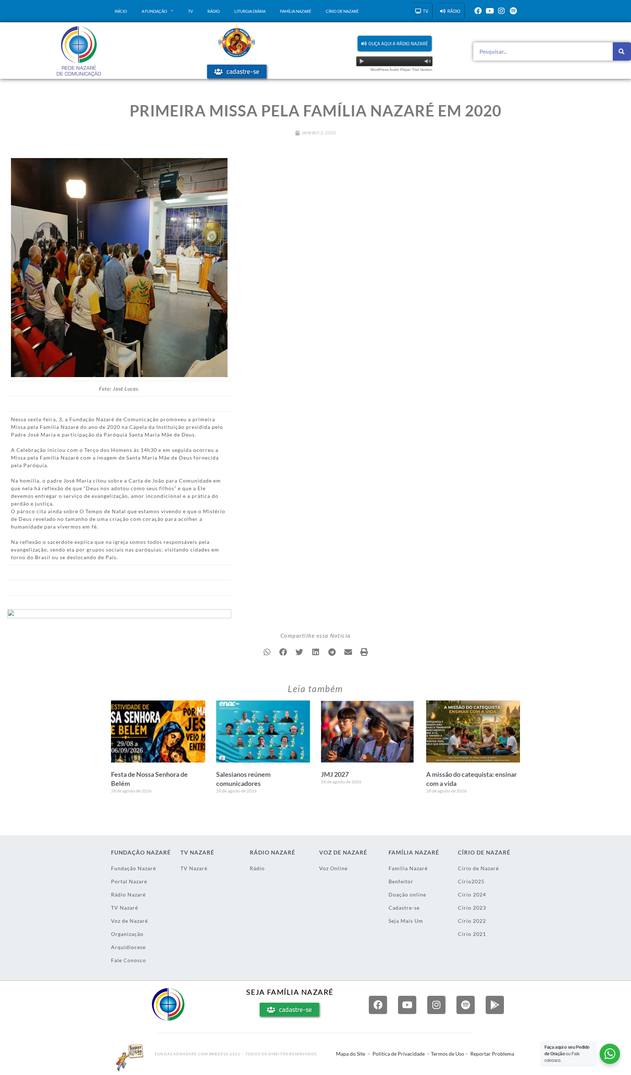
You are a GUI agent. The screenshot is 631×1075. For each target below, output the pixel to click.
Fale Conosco (128, 960)
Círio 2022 (472, 921)
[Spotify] (513, 11)
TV (190, 11)
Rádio (213, 11)
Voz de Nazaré (129, 921)
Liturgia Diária (249, 11)
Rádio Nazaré (128, 894)
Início (121, 11)
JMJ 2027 (335, 774)
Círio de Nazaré (342, 11)
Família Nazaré (295, 11)
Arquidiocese (128, 947)
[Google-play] (495, 1005)
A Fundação (154, 11)
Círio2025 (471, 881)
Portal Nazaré (129, 881)
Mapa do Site (350, 1054)
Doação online (407, 894)
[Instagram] (501, 11)
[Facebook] (478, 11)
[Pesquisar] (622, 51)
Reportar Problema (492, 1054)
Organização (127, 934)
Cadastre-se (404, 908)
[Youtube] (490, 11)
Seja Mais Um (406, 921)
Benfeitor (401, 881)
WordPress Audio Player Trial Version (401, 70)
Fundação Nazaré (133, 868)
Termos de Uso (447, 1054)
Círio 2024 (472, 894)
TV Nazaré (124, 908)
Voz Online (333, 868)
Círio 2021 (472, 934)
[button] (394, 43)
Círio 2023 (472, 908)
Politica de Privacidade (398, 1054)
